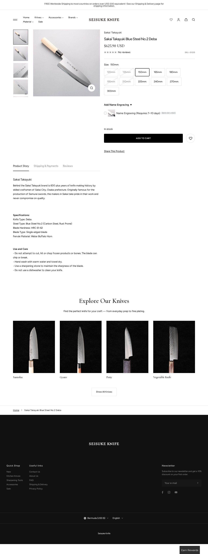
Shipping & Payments (46, 165)
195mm (111, 81)
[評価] (171, 19)
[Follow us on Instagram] (169, 492)
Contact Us (34, 472)
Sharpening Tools (14, 480)
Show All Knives (104, 391)
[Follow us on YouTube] (176, 492)
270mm (174, 81)
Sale (40, 22)
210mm (127, 81)
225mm (142, 81)
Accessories (55, 17)
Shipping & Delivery (38, 484)
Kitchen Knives (13, 476)
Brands (72, 17)
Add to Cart (143, 138)
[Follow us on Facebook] (162, 492)
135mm (127, 72)
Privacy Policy (36, 488)
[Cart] (186, 19)
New (8, 472)
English (116, 518)
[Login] (178, 19)
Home (26, 17)
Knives (38, 17)
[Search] (193, 19)
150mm (142, 72)
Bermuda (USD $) (96, 518)
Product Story (21, 165)
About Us (33, 476)
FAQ (31, 480)
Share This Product (114, 151)
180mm (173, 72)
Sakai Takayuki (113, 32)
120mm (111, 72)
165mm (158, 72)
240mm (158, 81)
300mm (111, 91)
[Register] (197, 483)
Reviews (68, 165)
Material (27, 22)
